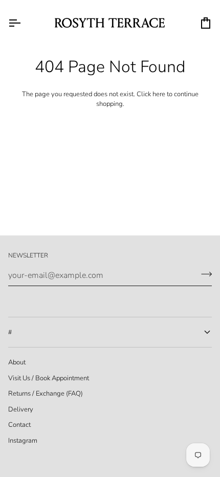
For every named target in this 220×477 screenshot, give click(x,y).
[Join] (203, 274)
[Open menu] (23, 23)
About (17, 362)
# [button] (10, 332)
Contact (19, 424)
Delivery (20, 409)
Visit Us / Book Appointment (48, 378)
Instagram (22, 440)
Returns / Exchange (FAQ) (45, 393)
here (158, 94)
